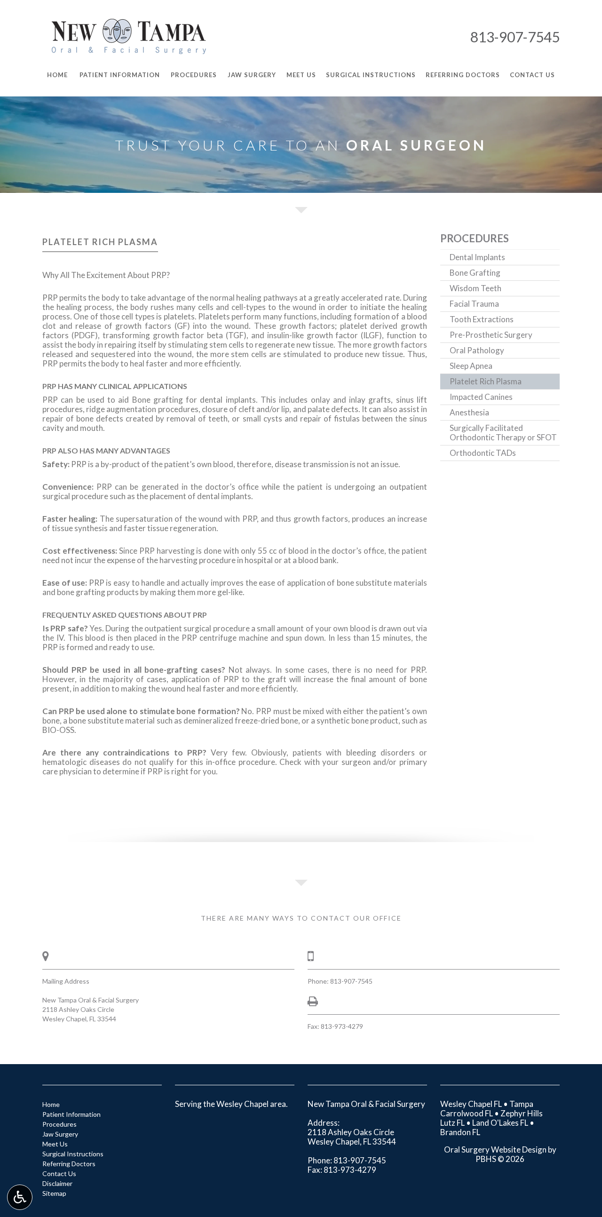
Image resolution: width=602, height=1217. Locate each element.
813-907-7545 (515, 36)
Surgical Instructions (72, 1154)
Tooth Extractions (482, 319)
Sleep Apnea (471, 366)
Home (51, 1104)
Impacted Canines (481, 397)
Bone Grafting (475, 273)
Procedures (474, 238)
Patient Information (71, 1114)
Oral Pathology (477, 350)
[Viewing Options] (19, 1197)
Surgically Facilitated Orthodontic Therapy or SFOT (503, 432)
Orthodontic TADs (483, 453)
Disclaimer (57, 1183)
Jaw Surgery (60, 1134)
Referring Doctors (68, 1164)
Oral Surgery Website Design (495, 1149)
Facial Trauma (474, 304)
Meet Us (55, 1144)
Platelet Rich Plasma (486, 381)
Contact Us (59, 1173)
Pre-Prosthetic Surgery (491, 335)
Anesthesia (469, 412)
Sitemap (54, 1193)
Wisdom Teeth (475, 288)
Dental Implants (477, 257)
